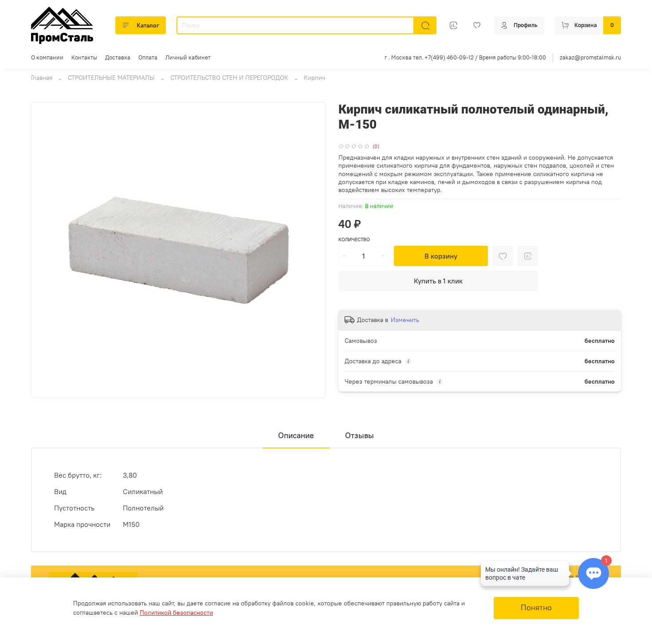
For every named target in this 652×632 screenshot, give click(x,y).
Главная (41, 78)
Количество (354, 240)
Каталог (148, 25)
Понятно (536, 607)
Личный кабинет (188, 57)
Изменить (405, 320)
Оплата (147, 57)
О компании (47, 57)
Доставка (117, 57)
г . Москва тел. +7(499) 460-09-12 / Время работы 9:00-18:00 (465, 57)
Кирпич (314, 78)
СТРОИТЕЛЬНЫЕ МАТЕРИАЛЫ (111, 78)
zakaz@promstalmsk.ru (590, 57)
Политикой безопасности (176, 612)
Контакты (84, 57)
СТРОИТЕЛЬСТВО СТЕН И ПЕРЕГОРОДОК (229, 78)
